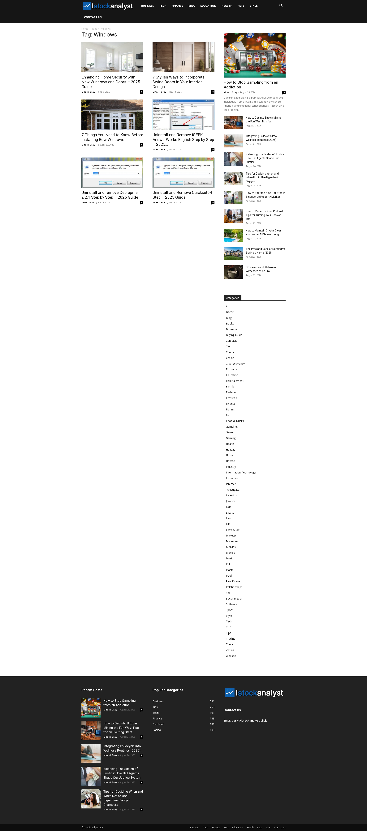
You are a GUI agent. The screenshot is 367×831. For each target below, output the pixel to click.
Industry (231, 466)
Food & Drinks (235, 421)
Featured (231, 398)
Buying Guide (234, 335)
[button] (281, 6)
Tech (162, 5)
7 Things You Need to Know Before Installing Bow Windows (112, 137)
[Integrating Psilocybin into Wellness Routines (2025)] (233, 140)
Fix (227, 415)
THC (228, 627)
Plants (230, 570)
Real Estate (233, 581)
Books (230, 323)
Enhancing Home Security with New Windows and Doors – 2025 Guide (110, 82)
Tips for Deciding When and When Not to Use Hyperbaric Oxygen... (262, 177)
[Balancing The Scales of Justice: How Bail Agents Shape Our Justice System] (233, 159)
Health (227, 5)
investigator (233, 489)
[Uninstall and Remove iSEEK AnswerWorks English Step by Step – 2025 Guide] (183, 115)
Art (228, 306)
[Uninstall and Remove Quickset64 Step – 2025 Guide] (183, 172)
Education (208, 5)
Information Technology (241, 472)
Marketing (232, 541)
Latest (230, 512)
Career (230, 352)
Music (229, 558)
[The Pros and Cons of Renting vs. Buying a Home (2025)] (233, 253)
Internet (231, 484)
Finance (177, 5)
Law (228, 518)
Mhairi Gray (88, 91)
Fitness (230, 409)
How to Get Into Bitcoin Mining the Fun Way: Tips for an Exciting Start (121, 727)
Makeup (231, 535)
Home (84, 28)
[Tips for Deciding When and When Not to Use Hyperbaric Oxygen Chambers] (233, 178)
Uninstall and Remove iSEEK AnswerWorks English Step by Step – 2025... (183, 140)
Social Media (234, 598)
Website (231, 656)
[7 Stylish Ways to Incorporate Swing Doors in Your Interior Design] (183, 57)
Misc (191, 5)
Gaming (230, 438)
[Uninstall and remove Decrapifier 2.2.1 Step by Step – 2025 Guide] (112, 172)
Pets (241, 5)
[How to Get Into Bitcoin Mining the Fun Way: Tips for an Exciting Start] (233, 122)
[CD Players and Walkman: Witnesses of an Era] (233, 272)
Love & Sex (233, 530)
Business (147, 5)
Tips (228, 633)
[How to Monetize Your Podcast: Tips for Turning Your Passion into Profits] (233, 216)
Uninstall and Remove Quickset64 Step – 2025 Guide (182, 195)
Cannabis (231, 340)
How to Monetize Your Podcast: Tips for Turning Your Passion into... (265, 215)
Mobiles (231, 547)
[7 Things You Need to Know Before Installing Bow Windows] (112, 115)
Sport (229, 610)
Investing (231, 495)
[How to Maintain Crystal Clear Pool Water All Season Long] (233, 235)
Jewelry (230, 501)
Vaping (230, 650)
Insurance (232, 478)
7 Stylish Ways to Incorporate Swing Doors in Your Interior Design (179, 82)
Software (231, 604)
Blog (229, 318)
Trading (230, 638)
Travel (230, 644)
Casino (230, 358)
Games (230, 432)
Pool (229, 575)
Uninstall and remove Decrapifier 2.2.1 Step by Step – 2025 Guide (110, 195)
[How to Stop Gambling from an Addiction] (255, 55)
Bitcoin (230, 312)
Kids (228, 507)
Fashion (231, 392)
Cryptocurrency (235, 363)
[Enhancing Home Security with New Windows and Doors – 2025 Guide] (112, 57)
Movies (230, 552)
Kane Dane (159, 149)
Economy (232, 369)
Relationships (234, 587)
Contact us (93, 17)
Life (228, 524)
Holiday (230, 449)
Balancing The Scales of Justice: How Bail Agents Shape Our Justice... (265, 158)
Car (228, 346)
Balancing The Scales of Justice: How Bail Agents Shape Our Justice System (122, 773)
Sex (228, 593)
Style (254, 5)
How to (230, 461)
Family (230, 386)
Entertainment (235, 381)
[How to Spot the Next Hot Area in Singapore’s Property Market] (233, 197)
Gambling (232, 426)
